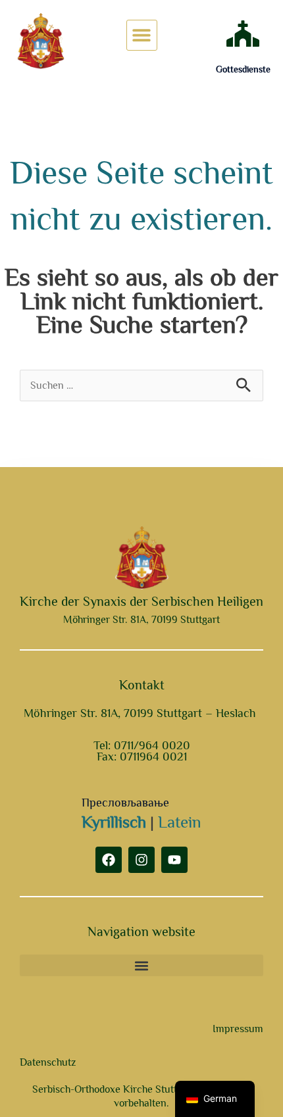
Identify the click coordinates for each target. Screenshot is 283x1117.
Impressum (238, 1029)
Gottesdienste (243, 69)
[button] (141, 35)
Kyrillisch (114, 822)
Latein (179, 822)
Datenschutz (48, 1062)
